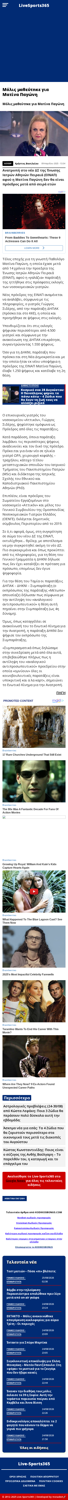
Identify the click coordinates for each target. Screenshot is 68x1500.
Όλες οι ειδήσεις (34, 1448)
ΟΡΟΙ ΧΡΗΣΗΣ (17, 1476)
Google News (15, 1181)
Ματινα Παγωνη (15, 1198)
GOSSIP (8, 163)
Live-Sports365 (34, 1463)
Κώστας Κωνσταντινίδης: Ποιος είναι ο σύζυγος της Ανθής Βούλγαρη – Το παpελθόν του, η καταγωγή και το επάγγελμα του (33, 1157)
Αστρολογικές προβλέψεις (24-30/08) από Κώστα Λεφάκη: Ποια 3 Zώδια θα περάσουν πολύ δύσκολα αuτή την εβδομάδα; (33, 1113)
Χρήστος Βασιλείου (26, 163)
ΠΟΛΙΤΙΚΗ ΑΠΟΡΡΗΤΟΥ (44, 1476)
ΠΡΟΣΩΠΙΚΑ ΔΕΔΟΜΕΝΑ (20, 1481)
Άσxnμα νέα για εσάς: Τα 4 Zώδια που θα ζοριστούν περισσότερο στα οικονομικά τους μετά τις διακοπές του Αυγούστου (33, 1135)
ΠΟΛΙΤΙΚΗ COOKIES (51, 1481)
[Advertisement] (34, 46)
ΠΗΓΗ (61, 693)
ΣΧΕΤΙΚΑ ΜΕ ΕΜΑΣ (34, 1485)
